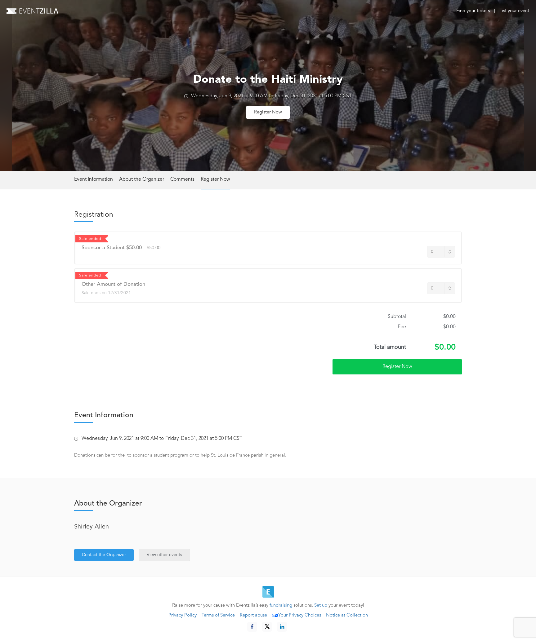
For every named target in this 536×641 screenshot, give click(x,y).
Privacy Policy (182, 615)
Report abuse (253, 615)
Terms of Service (218, 615)
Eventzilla (32, 10)
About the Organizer (141, 179)
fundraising (281, 605)
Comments (182, 179)
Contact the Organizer (104, 555)
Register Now (268, 112)
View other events (164, 555)
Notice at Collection (347, 615)
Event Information (93, 179)
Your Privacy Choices (299, 615)
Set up (320, 605)
